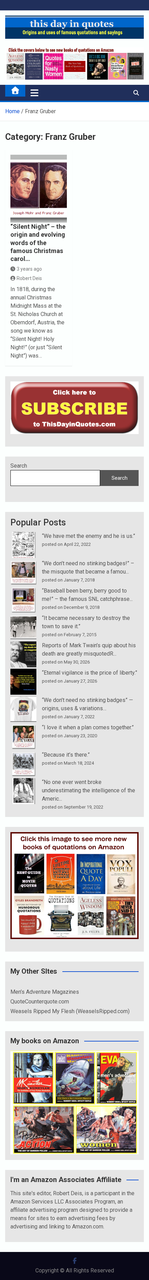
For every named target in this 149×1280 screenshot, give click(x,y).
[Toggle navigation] (34, 93)
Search (18, 465)
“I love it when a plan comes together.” (88, 727)
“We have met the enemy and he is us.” (88, 536)
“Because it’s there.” (66, 754)
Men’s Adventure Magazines (44, 992)
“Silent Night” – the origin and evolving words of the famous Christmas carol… (37, 243)
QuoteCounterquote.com (39, 1001)
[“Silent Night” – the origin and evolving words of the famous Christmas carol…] (38, 189)
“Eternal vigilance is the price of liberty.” (89, 672)
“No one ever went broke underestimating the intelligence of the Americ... (88, 790)
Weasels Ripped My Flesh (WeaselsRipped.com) (70, 1011)
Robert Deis (29, 278)
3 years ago (29, 269)
